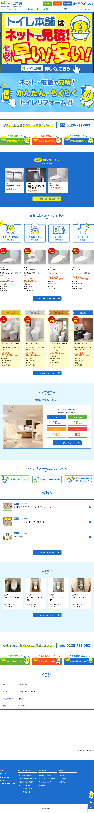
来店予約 (62, 782)
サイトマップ (4, 780)
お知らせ (3, 773)
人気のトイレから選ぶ (26, 782)
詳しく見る (67, 443)
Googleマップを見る (84, 750)
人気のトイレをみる (47, 373)
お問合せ (66, 9)
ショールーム (84, 9)
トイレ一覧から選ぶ (25, 788)
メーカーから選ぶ (24, 785)
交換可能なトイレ (45, 775)
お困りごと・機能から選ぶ (27, 778)
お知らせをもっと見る (47, 552)
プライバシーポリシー (7, 783)
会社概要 (42, 785)
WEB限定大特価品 (25, 775)
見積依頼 (62, 775)
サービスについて (45, 782)
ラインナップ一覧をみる (47, 298)
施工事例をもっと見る (47, 615)
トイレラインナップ (9, 9)
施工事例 (47, 9)
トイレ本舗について (28, 9)
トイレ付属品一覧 (24, 792)
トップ (2, 770)
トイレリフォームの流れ (47, 778)
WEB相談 (62, 778)
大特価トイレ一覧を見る (47, 199)
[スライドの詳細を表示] (47, 42)
